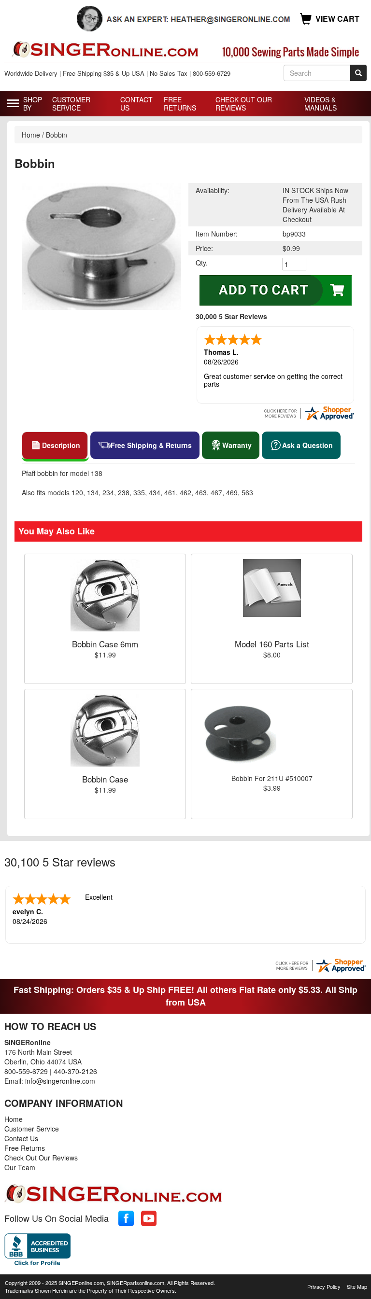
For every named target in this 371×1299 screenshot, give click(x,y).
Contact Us (136, 103)
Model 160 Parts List (272, 644)
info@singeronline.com (60, 1081)
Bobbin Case (105, 779)
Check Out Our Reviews (243, 103)
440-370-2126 (75, 1071)
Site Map (357, 1286)
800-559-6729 (26, 1071)
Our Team (19, 1167)
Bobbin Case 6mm (105, 644)
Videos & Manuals (320, 103)
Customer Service (71, 103)
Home (31, 135)
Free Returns (180, 103)
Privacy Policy (324, 1286)
